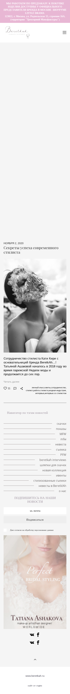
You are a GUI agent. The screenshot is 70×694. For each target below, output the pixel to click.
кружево (42, 129)
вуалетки (36, 202)
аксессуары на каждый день (20, 151)
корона (56, 86)
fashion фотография (20, 138)
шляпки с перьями (40, 74)
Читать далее (11, 381)
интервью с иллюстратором (36, 95)
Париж (33, 116)
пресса (12, 219)
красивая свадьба (14, 125)
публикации (51, 159)
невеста (27, 129)
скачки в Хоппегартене (20, 176)
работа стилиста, (41, 390)
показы (61, 95)
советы (32, 168)
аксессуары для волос (17, 69)
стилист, (29, 390)
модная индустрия (47, 138)
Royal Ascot (45, 108)
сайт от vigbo (35, 686)
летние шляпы (17, 48)
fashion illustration (45, 56)
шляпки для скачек (53, 465)
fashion (53, 189)
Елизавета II (16, 99)
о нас (49, 232)
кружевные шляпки (36, 86)
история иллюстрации (39, 82)
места (59, 61)
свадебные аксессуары (39, 206)
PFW (62, 185)
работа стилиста (50, 146)
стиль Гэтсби (16, 168)
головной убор (54, 65)
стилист (31, 146)
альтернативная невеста (46, 215)
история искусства (43, 181)
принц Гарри (25, 108)
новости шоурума (51, 121)
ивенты (28, 228)
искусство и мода (48, 219)
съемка (46, 164)
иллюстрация (18, 202)
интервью (60, 151)
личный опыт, (38, 387)
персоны (51, 202)
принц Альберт (51, 134)
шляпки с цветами (37, 78)
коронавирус (32, 159)
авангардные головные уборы (27, 189)
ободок (46, 151)
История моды (32, 172)
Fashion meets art (44, 185)
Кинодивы (41, 69)
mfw (21, 116)
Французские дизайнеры (18, 198)
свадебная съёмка (54, 125)
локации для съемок (53, 116)
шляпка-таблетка (19, 112)
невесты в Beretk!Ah (30, 232)
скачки (38, 65)
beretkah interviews (48, 194)
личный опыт (30, 134)
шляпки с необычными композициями (41, 91)
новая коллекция (40, 224)
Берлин (47, 61)
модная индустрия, (57, 390)
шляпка (24, 65)
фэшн (58, 164)
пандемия (57, 69)
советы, (47, 387)
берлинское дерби (49, 176)
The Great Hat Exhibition (44, 48)
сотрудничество (16, 142)
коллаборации (49, 168)
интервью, (40, 393)
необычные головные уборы (21, 61)
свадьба (13, 129)
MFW (59, 108)
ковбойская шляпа (16, 215)
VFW (34, 121)
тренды (21, 121)
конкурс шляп (20, 181)
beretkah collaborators (20, 194)
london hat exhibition (40, 99)
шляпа (8, 121)
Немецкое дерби (55, 172)
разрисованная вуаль (17, 185)
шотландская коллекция (52, 198)
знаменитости (12, 206)
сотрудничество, (58, 387)
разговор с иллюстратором (25, 52)
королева (9, 95)
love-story (9, 65)
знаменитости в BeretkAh (44, 142)
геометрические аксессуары (21, 164)
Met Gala (9, 91)
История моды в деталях (37, 104)
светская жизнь (14, 155)
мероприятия (14, 146)
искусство (27, 219)
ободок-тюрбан (37, 155)
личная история (14, 74)
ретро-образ (11, 172)
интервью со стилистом (55, 393)
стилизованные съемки (50, 228)
